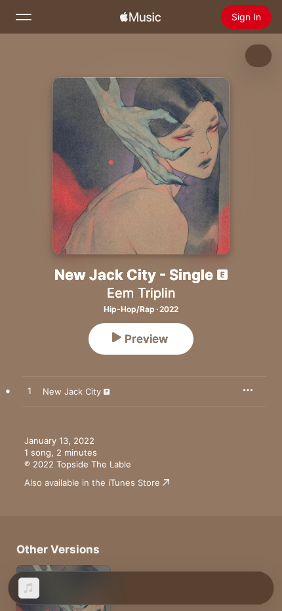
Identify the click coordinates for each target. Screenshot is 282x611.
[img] (140, 17)
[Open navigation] (23, 17)
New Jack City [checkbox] (72, 391)
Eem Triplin (141, 293)
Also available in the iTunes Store (92, 482)
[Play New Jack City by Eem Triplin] (29, 391)
